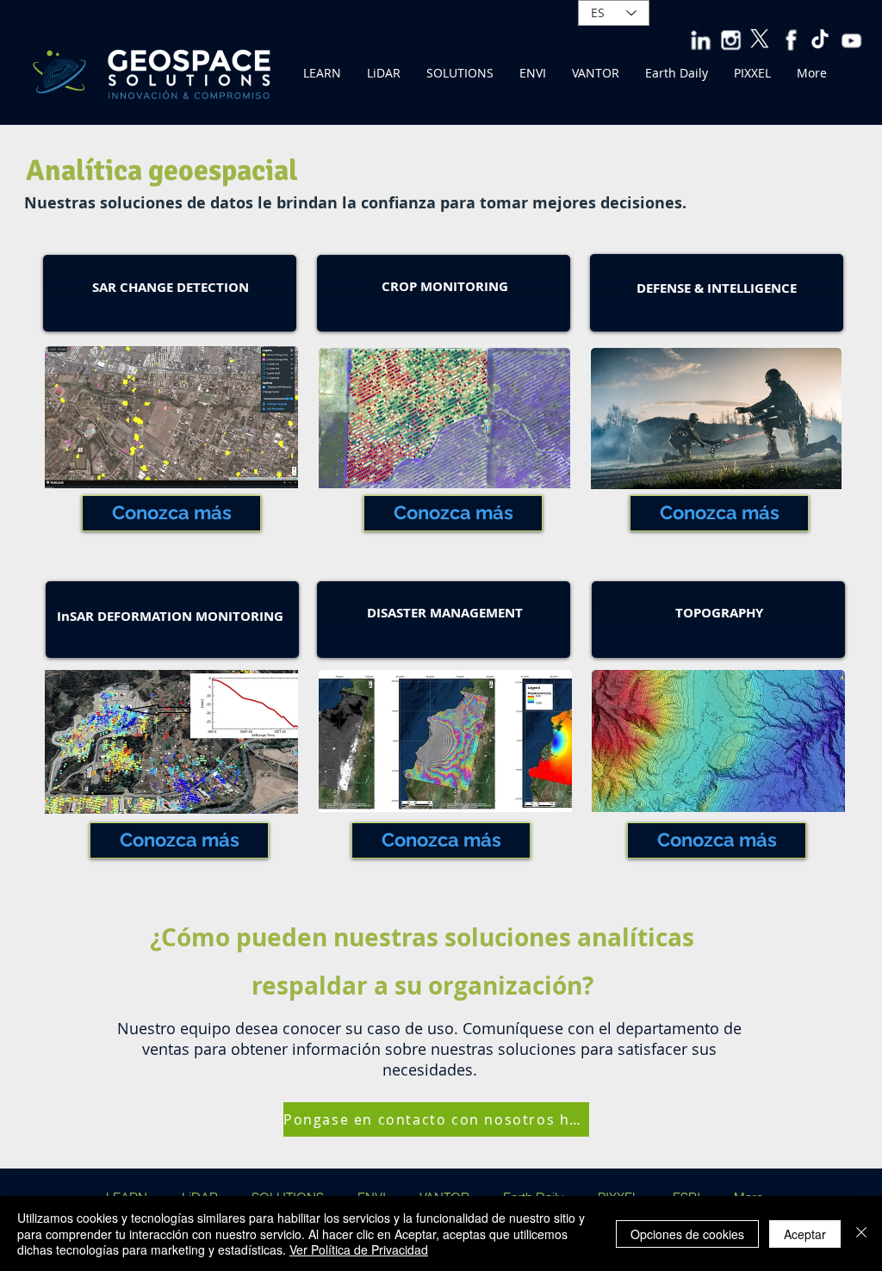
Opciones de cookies (687, 1234)
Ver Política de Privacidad (358, 1249)
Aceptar (805, 1234)
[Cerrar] (861, 1233)
